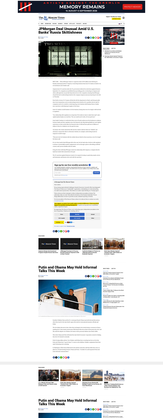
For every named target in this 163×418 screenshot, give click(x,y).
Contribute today (116, 18)
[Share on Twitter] (88, 38)
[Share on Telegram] (91, 38)
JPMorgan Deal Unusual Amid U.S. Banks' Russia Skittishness (66, 30)
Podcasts (78, 23)
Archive (85, 23)
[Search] (124, 24)
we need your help (58, 200)
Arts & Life (72, 23)
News (42, 23)
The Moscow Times (44, 37)
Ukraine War (48, 23)
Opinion (66, 23)
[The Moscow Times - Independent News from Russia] (51, 17)
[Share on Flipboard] (98, 38)
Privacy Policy (65, 175)
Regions (55, 23)
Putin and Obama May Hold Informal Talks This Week (67, 269)
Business (60, 23)
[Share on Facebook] (86, 38)
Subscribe (96, 172)
